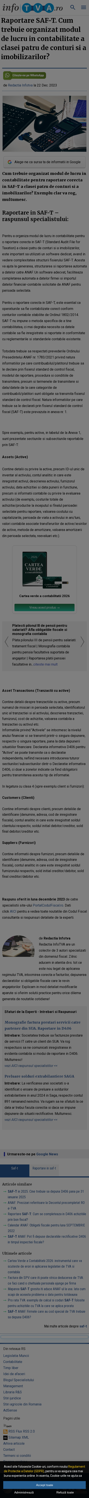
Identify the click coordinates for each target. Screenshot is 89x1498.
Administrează (24, 1492)
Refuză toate (65, 1492)
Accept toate (44, 1485)
